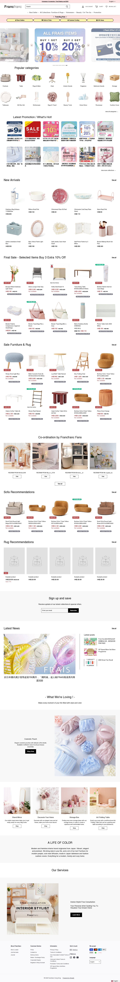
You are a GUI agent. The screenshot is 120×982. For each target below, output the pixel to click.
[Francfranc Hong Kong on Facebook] (74, 957)
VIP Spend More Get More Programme (57, 967)
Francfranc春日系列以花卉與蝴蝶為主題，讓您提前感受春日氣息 (106, 641)
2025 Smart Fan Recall (105, 660)
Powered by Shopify (68, 978)
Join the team (14, 952)
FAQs (32, 949)
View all (114, 180)
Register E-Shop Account (37, 962)
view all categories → (111, 111)
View (17, 476)
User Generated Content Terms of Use (59, 955)
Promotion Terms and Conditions (59, 963)
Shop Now (30, 751)
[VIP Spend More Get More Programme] (90, 652)
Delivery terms (34, 955)
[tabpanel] (60, 45)
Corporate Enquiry (35, 960)
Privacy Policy (54, 949)
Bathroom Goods (99, 86)
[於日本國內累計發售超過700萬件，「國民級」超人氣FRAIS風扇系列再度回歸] (39, 654)
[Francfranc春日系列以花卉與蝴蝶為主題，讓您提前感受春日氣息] (90, 641)
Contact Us (33, 952)
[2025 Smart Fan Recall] (90, 662)
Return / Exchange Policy (37, 957)
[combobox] (47, 6)
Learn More (76, 915)
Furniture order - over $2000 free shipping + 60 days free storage (55, 1)
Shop (17, 826)
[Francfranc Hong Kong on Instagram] (71, 957)
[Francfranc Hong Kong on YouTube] (78, 957)
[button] (115, 981)
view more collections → (108, 170)
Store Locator (14, 949)
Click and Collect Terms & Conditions (57, 960)
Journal (13, 955)
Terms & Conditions (56, 952)
